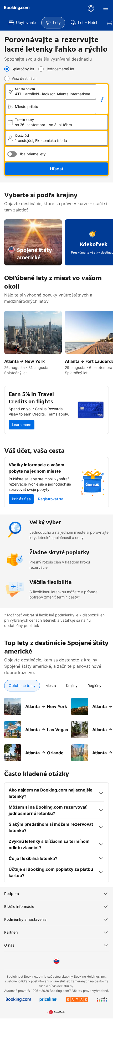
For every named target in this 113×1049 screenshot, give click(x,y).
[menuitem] (22, 22)
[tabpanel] (56, 726)
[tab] (22, 685)
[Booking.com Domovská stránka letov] (16, 8)
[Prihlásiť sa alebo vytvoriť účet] (91, 8)
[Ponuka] (105, 8)
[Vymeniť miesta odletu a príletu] (102, 99)
